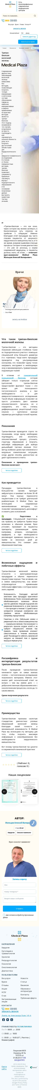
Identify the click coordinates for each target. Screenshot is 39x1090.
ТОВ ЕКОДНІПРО (20, 1059)
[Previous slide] (4, 791)
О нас (4, 996)
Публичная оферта (28, 998)
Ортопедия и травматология (8, 952)
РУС (22, 33)
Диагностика (7, 971)
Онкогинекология (9, 967)
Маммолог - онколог (24, 48)
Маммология (13, 48)
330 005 (11, 20)
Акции (4, 989)
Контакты (25, 994)
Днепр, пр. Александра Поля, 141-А (16, 1015)
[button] (10, 791)
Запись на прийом (19, 320)
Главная (4, 48)
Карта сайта (4, 1067)
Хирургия (5, 947)
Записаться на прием (28, 42)
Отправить (19, 909)
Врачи (17, 24)
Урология (6, 957)
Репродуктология (9, 960)
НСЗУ (4, 992)
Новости (24, 978)
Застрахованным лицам (9, 1000)
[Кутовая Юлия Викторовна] (19, 289)
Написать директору (29, 37)
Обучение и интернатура (26, 990)
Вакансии (25, 985)
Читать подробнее (12, 470)
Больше (27, 24)
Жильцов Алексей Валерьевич (19, 822)
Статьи (24, 982)
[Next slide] (34, 791)
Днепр (27, 33)
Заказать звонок (19, 29)
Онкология (6, 964)
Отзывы (22, 24)
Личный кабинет (14, 33)
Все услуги (11, 24)
